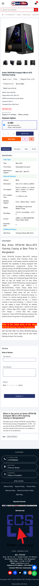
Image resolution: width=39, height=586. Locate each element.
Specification (6, 149)
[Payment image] (19, 506)
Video (26, 149)
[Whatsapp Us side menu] (34, 573)
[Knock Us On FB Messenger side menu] (34, 567)
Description (17, 149)
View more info (7, 108)
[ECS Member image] (20, 530)
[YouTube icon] (10, 573)
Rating (5, 382)
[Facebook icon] (15, 573)
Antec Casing (26, 14)
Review (34, 149)
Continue (18, 396)
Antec (22, 84)
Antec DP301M (11, 436)
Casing (19, 14)
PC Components (10, 14)
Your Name (6, 356)
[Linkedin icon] (25, 573)
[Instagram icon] (30, 573)
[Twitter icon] (20, 573)
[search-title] (36, 9)
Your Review (7, 367)
